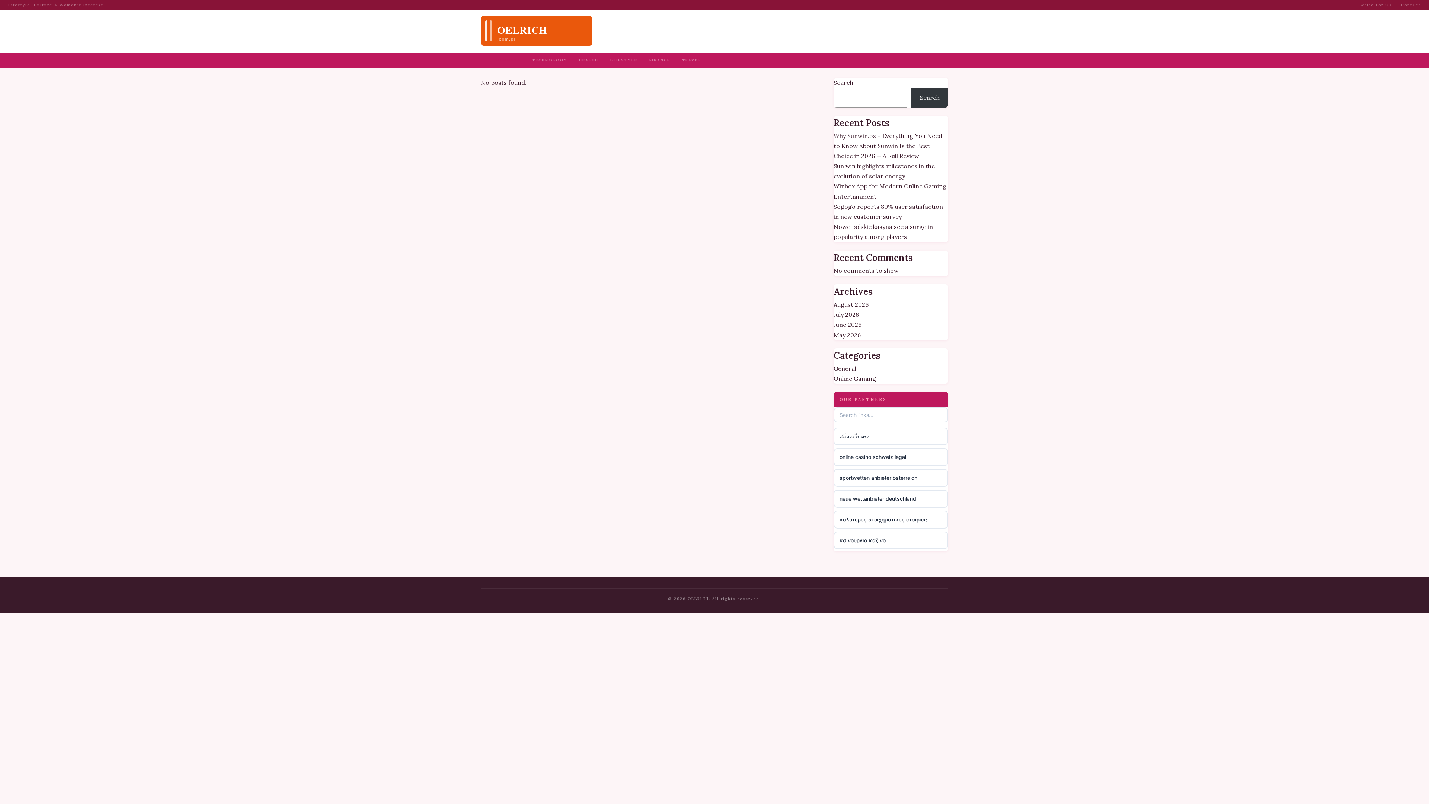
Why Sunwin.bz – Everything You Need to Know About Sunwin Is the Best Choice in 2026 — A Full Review (888, 146)
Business (507, 60)
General (845, 368)
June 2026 (847, 324)
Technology (549, 60)
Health (588, 60)
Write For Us (1376, 5)
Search (843, 82)
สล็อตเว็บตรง (855, 436)
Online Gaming (855, 378)
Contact (1411, 5)
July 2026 (846, 314)
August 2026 (851, 304)
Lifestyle (623, 60)
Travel (691, 60)
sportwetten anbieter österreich (878, 478)
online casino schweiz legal (873, 457)
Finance (659, 60)
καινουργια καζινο (863, 540)
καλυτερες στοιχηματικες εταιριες (883, 519)
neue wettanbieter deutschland (878, 498)
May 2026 (847, 335)
